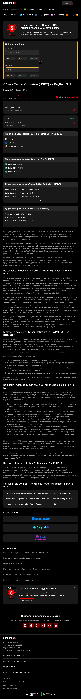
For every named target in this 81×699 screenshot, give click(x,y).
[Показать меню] (76, 3)
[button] (8, 90)
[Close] (74, 24)
